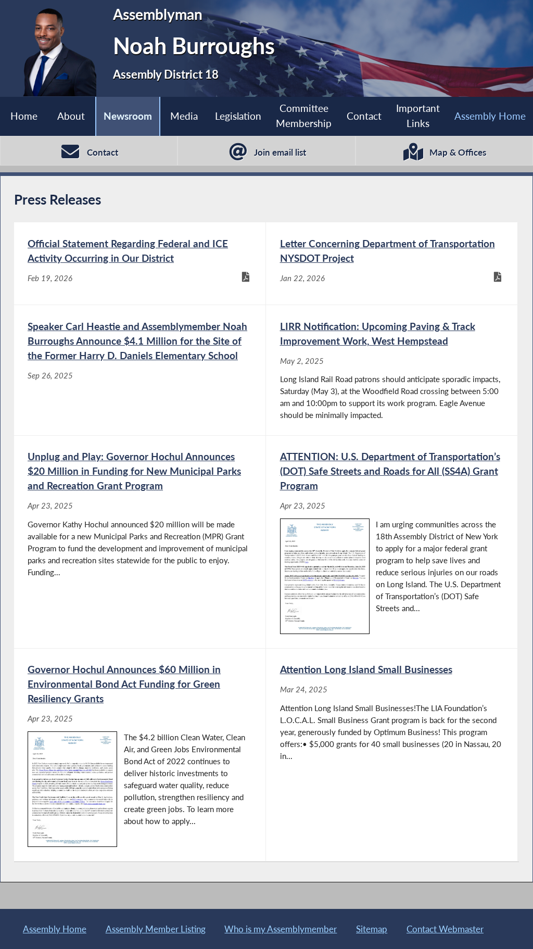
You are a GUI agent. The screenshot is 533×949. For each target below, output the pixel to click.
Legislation (238, 116)
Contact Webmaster (445, 928)
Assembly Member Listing (156, 928)
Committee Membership (304, 115)
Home (23, 116)
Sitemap (371, 928)
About (71, 116)
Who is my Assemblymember (280, 928)
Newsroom (128, 116)
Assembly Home (490, 116)
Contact (364, 116)
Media (184, 116)
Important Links (418, 115)
